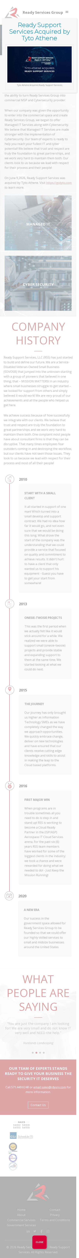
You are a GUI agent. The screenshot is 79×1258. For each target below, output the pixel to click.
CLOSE (39, 1242)
